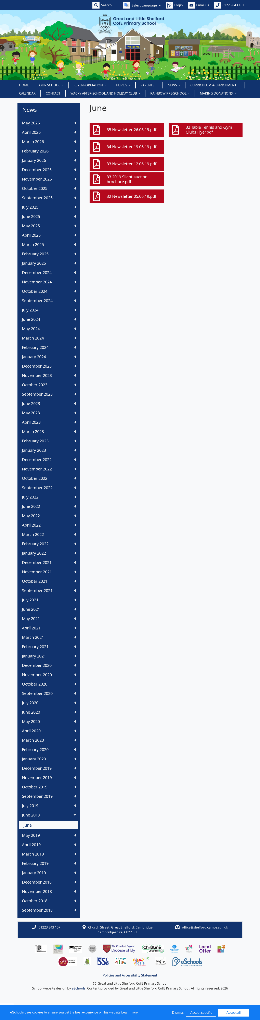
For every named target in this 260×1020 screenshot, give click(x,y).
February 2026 (35, 151)
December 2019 (37, 768)
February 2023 (35, 441)
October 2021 (34, 581)
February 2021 (35, 646)
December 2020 (37, 665)
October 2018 (34, 901)
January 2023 (34, 450)
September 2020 (37, 693)
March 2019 (33, 854)
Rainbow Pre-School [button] (168, 93)
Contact (53, 93)
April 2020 (31, 731)
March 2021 (33, 637)
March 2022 (33, 534)
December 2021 (37, 562)
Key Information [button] (89, 85)
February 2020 (35, 749)
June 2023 (31, 403)
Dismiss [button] (178, 1012)
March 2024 (33, 338)
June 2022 (31, 506)
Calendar (27, 93)
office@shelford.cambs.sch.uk (205, 927)
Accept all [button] (233, 1012)
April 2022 (31, 525)
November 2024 (37, 282)
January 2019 (34, 872)
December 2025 (37, 169)
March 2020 (33, 740)
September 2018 (37, 910)
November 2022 (37, 469)
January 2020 (34, 759)
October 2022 (34, 478)
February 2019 (35, 863)
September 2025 (37, 197)
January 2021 (34, 656)
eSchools (79, 988)
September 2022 (37, 487)
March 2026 (33, 141)
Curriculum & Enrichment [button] (213, 85)
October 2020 (34, 684)
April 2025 (31, 235)
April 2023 (31, 422)
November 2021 (37, 572)
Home (24, 85)
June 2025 (31, 216)
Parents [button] (148, 85)
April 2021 (31, 628)
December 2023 (37, 366)
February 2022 (35, 543)
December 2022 (37, 459)
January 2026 (34, 160)
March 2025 (33, 244)
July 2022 (30, 497)
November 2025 (37, 179)
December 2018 (37, 882)
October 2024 (34, 291)
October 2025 (34, 188)
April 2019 (31, 844)
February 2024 (35, 347)
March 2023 (33, 431)
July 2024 (30, 310)
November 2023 (37, 375)
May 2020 (31, 721)
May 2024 (31, 328)
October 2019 (34, 787)
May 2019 (31, 835)
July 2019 (30, 805)
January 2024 (34, 356)
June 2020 (31, 712)
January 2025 (34, 263)
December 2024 (37, 272)
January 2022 (34, 553)
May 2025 (31, 226)
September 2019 (37, 796)
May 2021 (31, 618)
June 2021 (31, 609)
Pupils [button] (122, 85)
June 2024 (31, 319)
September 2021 (37, 590)
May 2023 (31, 413)
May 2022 (31, 515)
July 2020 (30, 702)
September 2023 (37, 394)
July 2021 (30, 600)
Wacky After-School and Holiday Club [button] (104, 93)
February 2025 (35, 254)
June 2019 (31, 815)
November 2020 (37, 674)
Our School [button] (50, 85)
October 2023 (34, 385)
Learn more (129, 1012)
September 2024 (37, 300)
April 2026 (31, 132)
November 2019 (37, 777)
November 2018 (37, 891)
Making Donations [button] (217, 93)
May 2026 (31, 123)
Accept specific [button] (201, 1012)
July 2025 (30, 207)
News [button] (173, 85)
